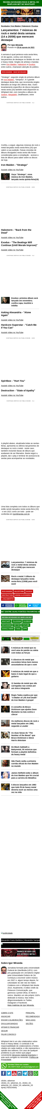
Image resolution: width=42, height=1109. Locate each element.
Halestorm (26, 26)
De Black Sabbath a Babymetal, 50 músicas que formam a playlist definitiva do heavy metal (24, 751)
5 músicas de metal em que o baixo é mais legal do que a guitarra (24, 674)
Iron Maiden (16, 26)
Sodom (4, 95)
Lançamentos (8, 599)
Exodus (35, 26)
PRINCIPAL (30, 1013)
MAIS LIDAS (30, 1020)
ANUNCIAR (5, 1016)
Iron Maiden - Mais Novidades (14, 72)
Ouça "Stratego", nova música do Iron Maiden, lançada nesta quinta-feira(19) (25, 176)
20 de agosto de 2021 (25, 47)
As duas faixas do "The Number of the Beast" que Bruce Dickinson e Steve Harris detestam (23, 736)
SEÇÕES (29, 1024)
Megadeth (12, 95)
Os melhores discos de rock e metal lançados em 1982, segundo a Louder (25, 723)
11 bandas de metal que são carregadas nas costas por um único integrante (24, 685)
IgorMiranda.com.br (21, 514)
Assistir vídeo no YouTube (12, 170)
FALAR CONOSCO (8, 1034)
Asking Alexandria (23, 595)
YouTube (25, 625)
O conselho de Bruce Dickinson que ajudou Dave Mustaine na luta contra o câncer (24, 710)
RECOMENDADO (33, 1016)
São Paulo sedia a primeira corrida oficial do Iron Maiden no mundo (24, 763)
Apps (25, 629)
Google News (7, 629)
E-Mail (18, 629)
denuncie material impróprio (24, 1055)
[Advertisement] (19, 207)
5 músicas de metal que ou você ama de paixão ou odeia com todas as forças (24, 650)
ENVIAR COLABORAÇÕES (12, 1020)
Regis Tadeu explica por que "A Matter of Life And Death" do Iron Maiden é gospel (24, 697)
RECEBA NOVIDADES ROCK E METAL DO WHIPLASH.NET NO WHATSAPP (21, 3)
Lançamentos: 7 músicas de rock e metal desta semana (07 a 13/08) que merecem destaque (24, 566)
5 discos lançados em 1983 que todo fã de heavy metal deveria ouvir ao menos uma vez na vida (24, 788)
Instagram (6, 625)
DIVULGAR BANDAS (9, 1024)
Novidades (5, 26)
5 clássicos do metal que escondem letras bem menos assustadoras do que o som (24, 662)
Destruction (7, 595)
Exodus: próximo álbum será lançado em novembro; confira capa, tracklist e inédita (24, 302)
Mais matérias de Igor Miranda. (21, 1005)
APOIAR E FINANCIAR (10, 1027)
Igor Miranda (17, 45)
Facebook (27, 621)
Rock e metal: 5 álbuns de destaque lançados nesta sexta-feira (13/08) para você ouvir (24, 580)
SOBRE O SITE (7, 1013)
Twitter (16, 625)
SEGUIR (4, 1031)
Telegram (16, 621)
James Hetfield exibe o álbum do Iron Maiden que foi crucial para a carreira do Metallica (25, 775)
